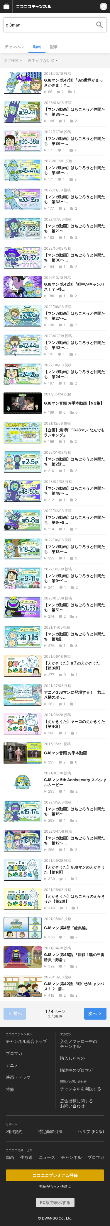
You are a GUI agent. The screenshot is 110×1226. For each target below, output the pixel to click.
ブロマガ (14, 1053)
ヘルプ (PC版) (91, 1131)
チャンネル (14, 46)
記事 (54, 46)
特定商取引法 (50, 1131)
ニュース (47, 1157)
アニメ (12, 1065)
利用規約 (14, 1131)
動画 (37, 46)
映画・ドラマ (18, 1077)
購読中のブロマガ (76, 1070)
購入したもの (72, 1058)
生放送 (26, 1157)
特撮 (10, 1089)
